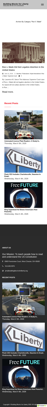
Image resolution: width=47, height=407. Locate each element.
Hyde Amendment (35, 73)
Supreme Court (12, 76)
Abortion (18, 73)
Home (10, 22)
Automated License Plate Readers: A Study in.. (22, 141)
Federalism (25, 73)
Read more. (8, 92)
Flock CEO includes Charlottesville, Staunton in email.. (23, 353)
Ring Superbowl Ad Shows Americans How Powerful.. (22, 389)
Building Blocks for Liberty (15, 4)
